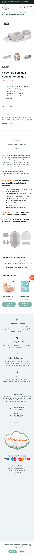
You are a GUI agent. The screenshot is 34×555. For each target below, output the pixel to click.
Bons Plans (5, 2)
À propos (17, 475)
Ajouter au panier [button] (9, 304)
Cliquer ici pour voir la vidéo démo (13, 257)
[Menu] (31, 7)
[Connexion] (24, 7)
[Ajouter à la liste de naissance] (13, 281)
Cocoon (5, 121)
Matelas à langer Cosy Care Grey (16, 268)
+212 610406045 (18, 409)
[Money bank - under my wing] (9, 286)
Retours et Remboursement (17, 470)
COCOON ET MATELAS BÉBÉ (16, 121)
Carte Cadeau (24, 1)
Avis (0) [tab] (17, 148)
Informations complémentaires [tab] (17, 144)
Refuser (22, 551)
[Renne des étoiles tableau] (25, 286)
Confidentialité (17, 472)
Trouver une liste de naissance (17, 468)
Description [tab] (17, 141)
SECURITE (29, 121)
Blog (17, 477)
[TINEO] (5, 67)
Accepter (12, 551)
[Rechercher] (20, 7)
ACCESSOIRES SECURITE (18, 117)
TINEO (10, 123)
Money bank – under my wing (12, 296)
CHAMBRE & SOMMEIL (24, 119)
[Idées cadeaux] (31, 277)
